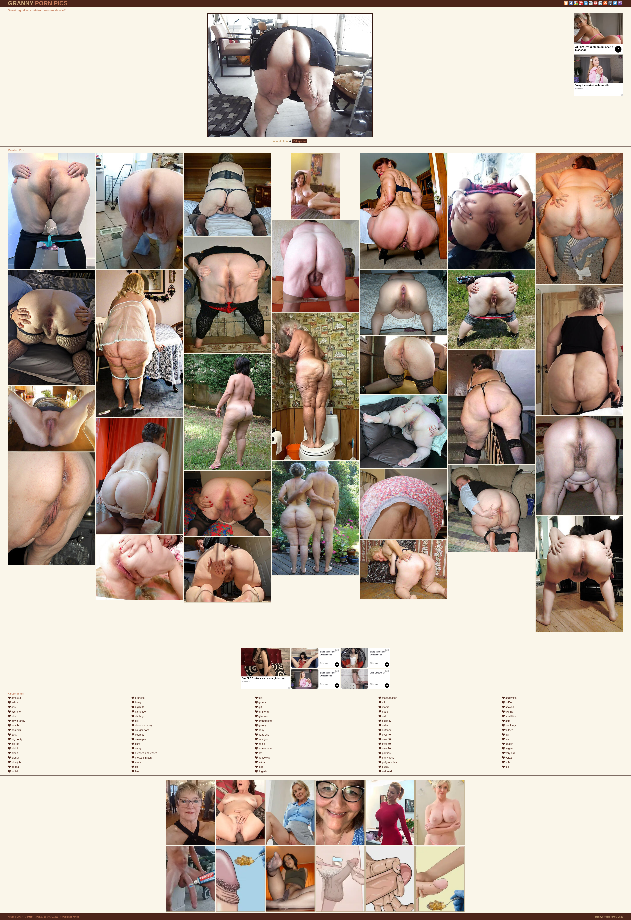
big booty (16, 739)
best (13, 734)
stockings (510, 725)
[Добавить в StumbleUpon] (605, 3)
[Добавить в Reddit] (600, 3)
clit (136, 720)
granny (262, 725)
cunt (137, 743)
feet (136, 771)
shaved (509, 707)
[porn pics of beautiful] (315, 266)
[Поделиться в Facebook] (571, 3)
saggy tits (510, 697)
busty (137, 702)
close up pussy (143, 725)
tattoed (509, 730)
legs (260, 766)
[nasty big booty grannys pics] (51, 211)
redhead (386, 771)
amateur (16, 697)
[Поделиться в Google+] (581, 3)
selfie (508, 702)
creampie (140, 739)
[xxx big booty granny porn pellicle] (579, 574)
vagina (509, 748)
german (262, 702)
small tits (510, 716)
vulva (508, 757)
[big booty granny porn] (491, 309)
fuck (260, 697)
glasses (263, 716)
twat (507, 739)
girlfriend (263, 711)
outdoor (386, 730)
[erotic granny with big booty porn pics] (491, 508)
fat (136, 766)
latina (261, 762)
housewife (264, 757)
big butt (139, 707)
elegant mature (143, 757)
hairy (261, 730)
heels (261, 743)
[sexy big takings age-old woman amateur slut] (403, 365)
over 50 (386, 739)
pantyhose (387, 757)
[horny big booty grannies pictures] (403, 431)
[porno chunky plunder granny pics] (227, 503)
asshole (16, 711)
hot (260, 753)
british (15, 771)
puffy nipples (389, 762)
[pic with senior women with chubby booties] (51, 327)
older (384, 725)
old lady (386, 720)
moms (385, 707)
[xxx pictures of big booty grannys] (227, 194)
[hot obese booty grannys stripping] (579, 218)
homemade (265, 748)
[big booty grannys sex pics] (139, 567)
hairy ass (263, 734)
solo (507, 720)
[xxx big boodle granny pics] (51, 508)
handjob (263, 739)
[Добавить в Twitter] (615, 3)
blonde (15, 757)
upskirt (509, 743)
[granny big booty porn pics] (227, 570)
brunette (139, 697)
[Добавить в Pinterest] (595, 3)
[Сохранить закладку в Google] (576, 3)
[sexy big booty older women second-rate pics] (491, 407)
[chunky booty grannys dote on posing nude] (315, 518)
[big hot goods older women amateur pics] (139, 476)
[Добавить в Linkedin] (586, 3)
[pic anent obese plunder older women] (579, 350)
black (14, 753)
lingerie (262, 771)
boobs (15, 766)
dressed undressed (145, 753)
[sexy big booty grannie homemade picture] (139, 343)
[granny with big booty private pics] (227, 295)
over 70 (386, 748)
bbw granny (18, 720)
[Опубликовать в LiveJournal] (591, 3)
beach (15, 725)
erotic (137, 762)
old (383, 716)
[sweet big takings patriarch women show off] (290, 75)
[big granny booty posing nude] (403, 211)
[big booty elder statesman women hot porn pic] (227, 412)
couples (139, 734)
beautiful (16, 730)
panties (386, 753)
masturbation (389, 697)
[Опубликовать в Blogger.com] (566, 3)
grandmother (265, 720)
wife (507, 762)
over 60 (386, 743)
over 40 (386, 734)
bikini (14, 748)
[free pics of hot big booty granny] (491, 211)
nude (384, 711)
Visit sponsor (299, 141)
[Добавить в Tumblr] (610, 3)
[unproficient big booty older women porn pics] (403, 504)
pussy (385, 766)
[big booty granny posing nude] (51, 419)
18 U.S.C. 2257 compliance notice (61, 916)
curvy (137, 748)
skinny (509, 711)
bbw (13, 716)
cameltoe (140, 711)
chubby (139, 716)
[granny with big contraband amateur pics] (139, 211)
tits (507, 734)
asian (14, 702)
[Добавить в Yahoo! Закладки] (620, 3)
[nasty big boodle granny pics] (403, 302)
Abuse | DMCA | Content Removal (25, 916)
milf (383, 702)
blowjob (16, 762)
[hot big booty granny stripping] (403, 569)
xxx (507, 766)
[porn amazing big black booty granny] (315, 386)
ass (13, 707)
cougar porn (141, 730)
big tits (15, 743)
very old (510, 753)
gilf (260, 707)
